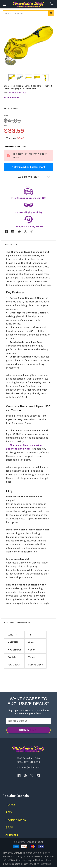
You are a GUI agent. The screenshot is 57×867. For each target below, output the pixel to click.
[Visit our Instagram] (38, 775)
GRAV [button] (9, 827)
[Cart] (52, 4)
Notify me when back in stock (28, 167)
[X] (32, 775)
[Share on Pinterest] (32, 231)
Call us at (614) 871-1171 (28, 767)
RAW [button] (8, 812)
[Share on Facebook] (6, 231)
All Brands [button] (11, 834)
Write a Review (12, 97)
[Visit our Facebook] (19, 775)
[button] (28, 177)
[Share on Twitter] (25, 231)
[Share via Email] (13, 231)
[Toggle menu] (4, 4)
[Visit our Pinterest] (25, 775)
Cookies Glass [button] (15, 820)
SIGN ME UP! (28, 730)
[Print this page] (19, 231)
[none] (28, 46)
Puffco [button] (10, 805)
